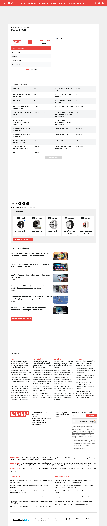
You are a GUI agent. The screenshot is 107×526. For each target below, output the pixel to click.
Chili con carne (73, 463)
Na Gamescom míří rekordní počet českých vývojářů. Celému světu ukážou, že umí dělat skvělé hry (30, 254)
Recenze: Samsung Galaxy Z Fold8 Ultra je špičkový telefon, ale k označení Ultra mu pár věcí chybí (43, 372)
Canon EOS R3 (26, 27)
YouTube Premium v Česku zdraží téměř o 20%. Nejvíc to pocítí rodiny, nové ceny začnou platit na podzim (30, 491)
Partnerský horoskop (50, 458)
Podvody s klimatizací (90, 470)
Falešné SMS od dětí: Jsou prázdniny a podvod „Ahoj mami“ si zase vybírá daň (64, 388)
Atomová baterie (38, 470)
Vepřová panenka (27, 463)
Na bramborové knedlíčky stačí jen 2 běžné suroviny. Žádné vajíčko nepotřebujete (73, 496)
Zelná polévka (25, 465)
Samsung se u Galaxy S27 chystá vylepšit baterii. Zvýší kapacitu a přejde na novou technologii (20, 397)
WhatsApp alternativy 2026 (50, 459)
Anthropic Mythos (28, 470)
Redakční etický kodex (62, 414)
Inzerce (57, 416)
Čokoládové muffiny (50, 463)
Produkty (17, 27)
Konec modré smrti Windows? (88, 468)
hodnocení (34, 69)
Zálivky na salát (92, 463)
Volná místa (35, 414)
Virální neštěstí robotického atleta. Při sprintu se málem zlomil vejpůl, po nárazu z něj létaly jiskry (31, 298)
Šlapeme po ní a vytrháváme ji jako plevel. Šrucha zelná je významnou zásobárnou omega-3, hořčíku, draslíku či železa (73, 481)
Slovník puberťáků (39, 458)
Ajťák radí (12, 459)
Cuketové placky (15, 465)
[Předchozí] (14, 225)
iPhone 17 (75, 470)
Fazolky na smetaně (38, 463)
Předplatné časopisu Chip (39, 412)
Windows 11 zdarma (16, 470)
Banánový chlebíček (62, 463)
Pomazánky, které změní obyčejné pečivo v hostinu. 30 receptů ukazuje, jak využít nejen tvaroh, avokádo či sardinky (75, 486)
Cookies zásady (36, 424)
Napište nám (31, 207)
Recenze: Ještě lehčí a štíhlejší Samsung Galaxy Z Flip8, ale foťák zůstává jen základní (42, 388)
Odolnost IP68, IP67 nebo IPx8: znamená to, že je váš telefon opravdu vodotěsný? (85, 377)
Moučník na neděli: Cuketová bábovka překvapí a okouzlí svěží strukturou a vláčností (75, 491)
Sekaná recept (39, 465)
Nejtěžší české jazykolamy (72, 458)
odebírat (91, 415)
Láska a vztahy (84, 458)
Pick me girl (60, 458)
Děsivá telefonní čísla (27, 458)
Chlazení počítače (27, 468)
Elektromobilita (52, 3)
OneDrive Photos (74, 468)
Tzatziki (32, 465)
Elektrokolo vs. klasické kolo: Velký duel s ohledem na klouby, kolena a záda (85, 370)
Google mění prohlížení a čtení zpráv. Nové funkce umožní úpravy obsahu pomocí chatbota (29, 287)
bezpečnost (58, 359)
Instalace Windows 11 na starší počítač (58, 468)
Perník (46, 465)
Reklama (34, 416)
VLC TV (81, 470)
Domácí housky (68, 465)
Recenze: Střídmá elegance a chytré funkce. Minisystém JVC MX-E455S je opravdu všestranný (42, 395)
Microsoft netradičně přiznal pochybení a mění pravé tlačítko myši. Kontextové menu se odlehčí (31, 507)
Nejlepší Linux (15, 471)
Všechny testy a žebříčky (22, 239)
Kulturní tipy (92, 458)
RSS (56, 418)
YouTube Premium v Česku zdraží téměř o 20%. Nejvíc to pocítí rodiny (30, 276)
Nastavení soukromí (38, 420)
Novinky (23, 3)
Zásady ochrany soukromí (39, 422)
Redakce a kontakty (61, 412)
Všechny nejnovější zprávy (21, 319)
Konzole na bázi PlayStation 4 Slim (53, 470)
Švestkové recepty (58, 465)
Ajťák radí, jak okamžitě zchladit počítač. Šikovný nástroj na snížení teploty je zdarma (85, 363)
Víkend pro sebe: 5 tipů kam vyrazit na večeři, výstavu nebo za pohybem (74, 501)
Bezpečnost (42, 3)
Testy (29, 3)
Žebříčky (34, 3)
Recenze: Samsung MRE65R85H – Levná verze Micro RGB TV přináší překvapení (30, 265)
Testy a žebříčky (38, 359)
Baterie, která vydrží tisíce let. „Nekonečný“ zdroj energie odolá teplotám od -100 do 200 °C (21, 372)
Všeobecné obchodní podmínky (41, 418)
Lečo (50, 465)
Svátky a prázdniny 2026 (23, 459)
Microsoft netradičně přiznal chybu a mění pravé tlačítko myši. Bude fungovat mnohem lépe (29, 309)
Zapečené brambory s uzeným (82, 465)
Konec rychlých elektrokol (40, 468)
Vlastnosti (53, 78)
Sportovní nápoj (82, 463)
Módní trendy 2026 (36, 459)
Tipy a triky (62, 3)
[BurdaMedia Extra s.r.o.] (19, 414)
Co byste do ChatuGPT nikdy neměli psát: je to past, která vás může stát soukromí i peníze (63, 372)
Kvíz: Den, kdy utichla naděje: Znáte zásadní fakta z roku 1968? (72, 504)
